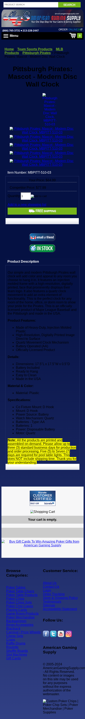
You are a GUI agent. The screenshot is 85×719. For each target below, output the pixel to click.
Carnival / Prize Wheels (23, 632)
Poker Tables (15, 587)
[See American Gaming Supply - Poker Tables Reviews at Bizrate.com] (42, 498)
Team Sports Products (34, 49)
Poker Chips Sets (19, 602)
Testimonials (52, 601)
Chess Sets (14, 636)
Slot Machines (16, 654)
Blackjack (13, 628)
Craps (10, 639)
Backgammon (16, 621)
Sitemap (49, 605)
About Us (50, 583)
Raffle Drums (15, 643)
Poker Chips (15, 598)
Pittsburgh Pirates (36, 53)
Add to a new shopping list (27, 204)
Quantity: (14, 196)
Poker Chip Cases (19, 606)
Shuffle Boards (17, 651)
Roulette (12, 647)
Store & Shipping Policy (60, 598)
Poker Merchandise (20, 617)
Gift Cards (13, 658)
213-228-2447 (30, 30)
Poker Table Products (22, 595)
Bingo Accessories (19, 624)
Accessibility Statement (60, 609)
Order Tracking (54, 594)
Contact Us (51, 586)
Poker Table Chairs (20, 591)
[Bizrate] (78, 507)
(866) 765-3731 (11, 30)
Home (9, 49)
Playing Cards (16, 610)
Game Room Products (22, 613)
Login (47, 590)
